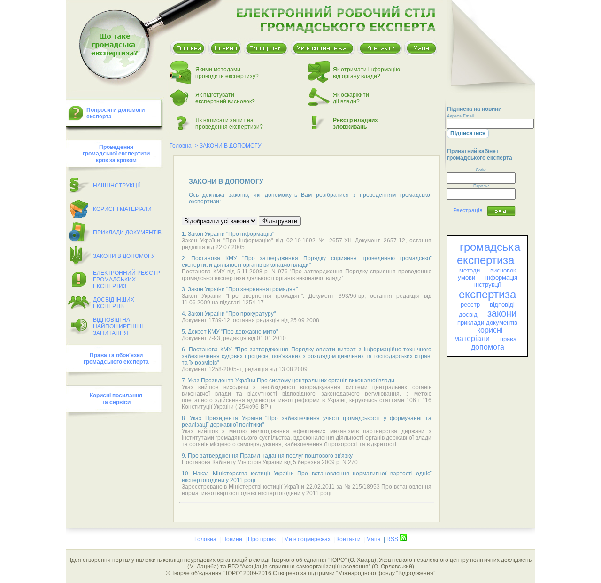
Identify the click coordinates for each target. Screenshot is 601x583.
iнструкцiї (487, 284)
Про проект (263, 539)
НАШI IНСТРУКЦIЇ (116, 185)
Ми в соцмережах (307, 539)
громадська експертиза (488, 253)
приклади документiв (487, 322)
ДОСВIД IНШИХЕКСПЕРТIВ (113, 303)
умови (466, 277)
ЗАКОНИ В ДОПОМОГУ (124, 256)
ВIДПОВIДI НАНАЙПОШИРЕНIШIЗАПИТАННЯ (118, 326)
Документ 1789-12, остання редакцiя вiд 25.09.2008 (250, 320)
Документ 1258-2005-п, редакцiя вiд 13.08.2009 (245, 369)
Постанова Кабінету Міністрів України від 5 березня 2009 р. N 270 (270, 462)
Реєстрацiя (468, 210)
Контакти (348, 539)
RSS (393, 539)
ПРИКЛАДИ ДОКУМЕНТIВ (127, 232)
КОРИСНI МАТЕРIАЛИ (122, 209)
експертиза (487, 294)
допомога (487, 347)
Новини (232, 539)
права (508, 338)
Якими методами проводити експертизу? (227, 72)
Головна (181, 145)
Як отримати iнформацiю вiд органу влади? (366, 72)
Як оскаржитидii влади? (351, 98)
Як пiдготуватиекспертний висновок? (225, 98)
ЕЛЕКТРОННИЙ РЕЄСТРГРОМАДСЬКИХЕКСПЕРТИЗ (126, 279)
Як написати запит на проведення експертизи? (229, 123)
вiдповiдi (502, 304)
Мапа (373, 539)
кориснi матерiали (478, 334)
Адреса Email (460, 116)
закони (501, 313)
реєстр (470, 304)
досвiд (468, 314)
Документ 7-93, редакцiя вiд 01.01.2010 (234, 338)
